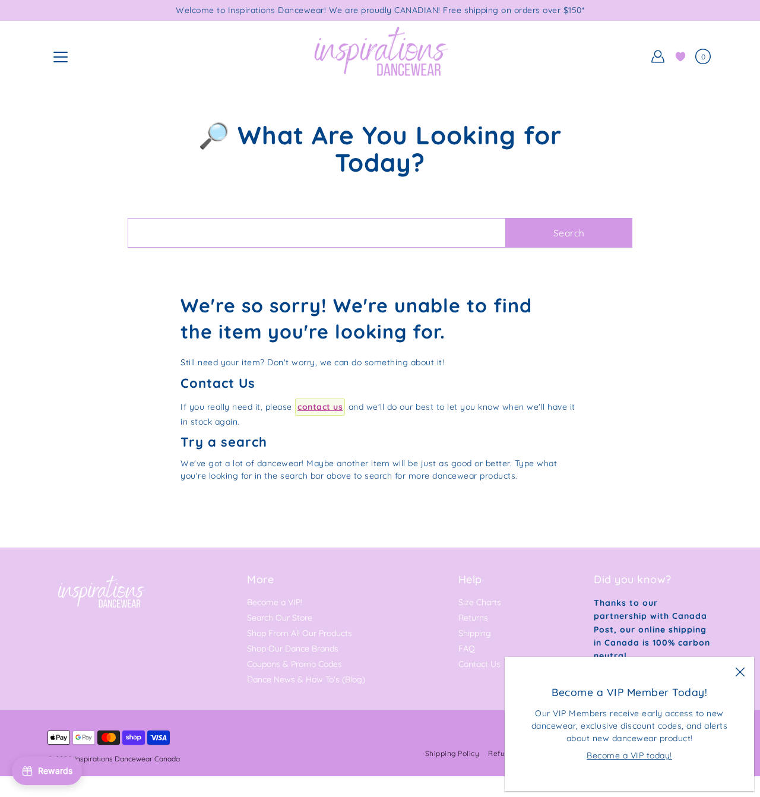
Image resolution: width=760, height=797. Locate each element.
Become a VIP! (274, 602)
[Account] (657, 56)
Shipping (474, 633)
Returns (473, 617)
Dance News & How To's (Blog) (306, 679)
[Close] (740, 671)
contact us (320, 406)
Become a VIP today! (629, 755)
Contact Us (479, 664)
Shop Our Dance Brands (292, 648)
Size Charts (479, 602)
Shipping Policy (452, 753)
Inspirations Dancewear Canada (127, 758)
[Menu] (61, 57)
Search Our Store (279, 617)
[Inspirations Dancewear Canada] (380, 56)
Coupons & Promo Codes (294, 664)
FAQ (466, 648)
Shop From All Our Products (299, 633)
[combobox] (317, 233)
